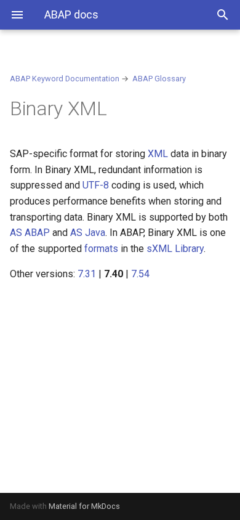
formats (101, 248)
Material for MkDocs (84, 506)
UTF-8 (95, 185)
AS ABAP (30, 232)
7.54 (140, 274)
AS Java (87, 232)
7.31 (87, 274)
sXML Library (175, 248)
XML (158, 154)
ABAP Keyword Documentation (64, 78)
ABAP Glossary (159, 78)
